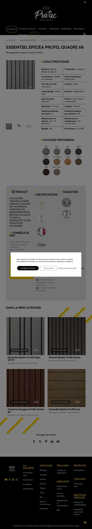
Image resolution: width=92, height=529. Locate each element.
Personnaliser (48, 268)
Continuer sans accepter (67, 268)
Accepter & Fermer (28, 268)
